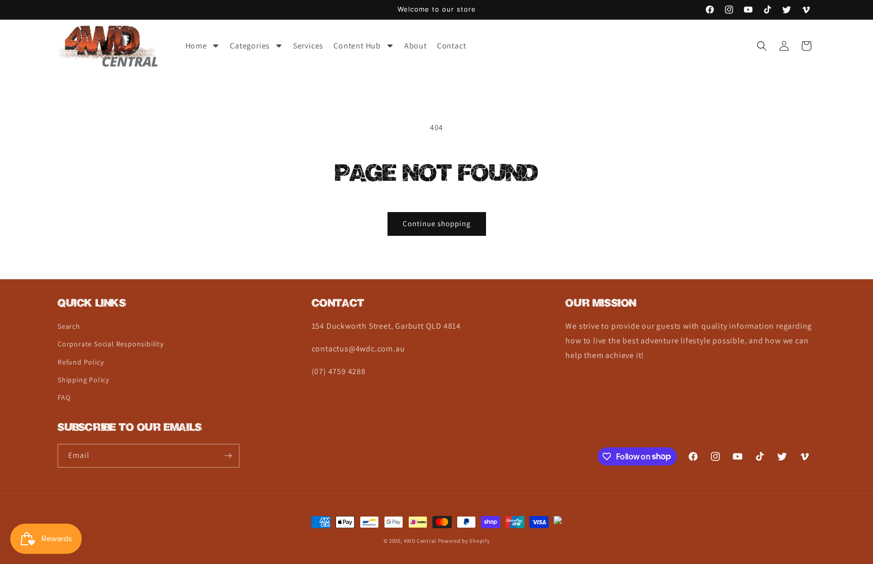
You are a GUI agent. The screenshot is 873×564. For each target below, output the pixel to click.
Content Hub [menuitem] (357, 45)
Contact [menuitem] (451, 45)
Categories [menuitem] (250, 45)
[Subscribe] (228, 456)
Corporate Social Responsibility (111, 343)
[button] (762, 46)
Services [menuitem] (308, 45)
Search (69, 326)
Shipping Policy (83, 379)
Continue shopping (437, 223)
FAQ (64, 397)
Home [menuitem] (196, 45)
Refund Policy (81, 362)
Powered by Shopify (464, 540)
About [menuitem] (415, 45)
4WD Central (420, 540)
